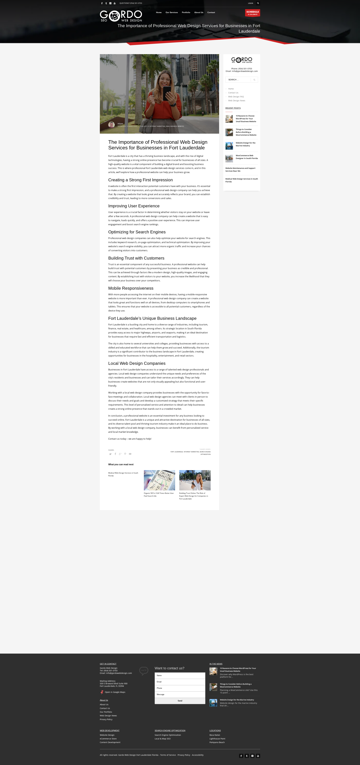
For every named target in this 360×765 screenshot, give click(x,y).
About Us (104, 704)
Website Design (107, 735)
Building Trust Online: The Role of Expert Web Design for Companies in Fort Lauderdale (193, 496)
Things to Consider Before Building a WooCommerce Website (246, 132)
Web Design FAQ (236, 96)
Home (231, 88)
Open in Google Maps (114, 692)
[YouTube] (114, 3)
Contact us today (117, 438)
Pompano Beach (217, 742)
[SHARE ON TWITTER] (110, 454)
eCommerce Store (108, 738)
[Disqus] (159, 545)
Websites (180, 126)
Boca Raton (215, 735)
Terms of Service (168, 755)
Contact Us (233, 92)
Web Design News (236, 100)
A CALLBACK (253, 12)
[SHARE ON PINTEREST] (125, 454)
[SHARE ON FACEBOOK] (115, 454)
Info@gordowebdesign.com (245, 71)
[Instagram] (110, 3)
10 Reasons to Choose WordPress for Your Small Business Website (246, 119)
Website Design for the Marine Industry (237, 699)
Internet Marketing (157, 126)
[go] (254, 80)
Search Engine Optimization (168, 735)
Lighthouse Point (217, 738)
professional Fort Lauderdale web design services (158, 168)
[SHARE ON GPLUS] (120, 454)
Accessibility (197, 755)
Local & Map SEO (163, 738)
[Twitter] (106, 3)
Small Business (171, 126)
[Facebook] (102, 3)
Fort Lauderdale (177, 452)
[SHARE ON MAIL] (130, 454)
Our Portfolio (106, 712)
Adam (120, 123)
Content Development (110, 742)
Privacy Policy (106, 719)
